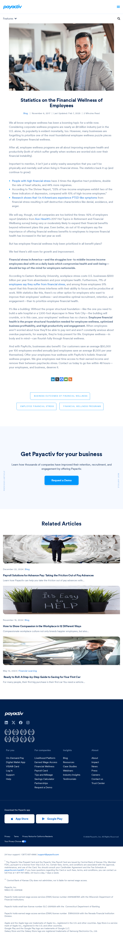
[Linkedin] (53, 379)
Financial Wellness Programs (82, 406)
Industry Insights (71, 774)
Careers (96, 774)
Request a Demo (61, 480)
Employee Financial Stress (37, 406)
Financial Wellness (44, 766)
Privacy (7, 836)
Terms (16, 836)
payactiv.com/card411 (14, 870)
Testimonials (69, 778)
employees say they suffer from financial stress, (37, 284)
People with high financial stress (31, 181)
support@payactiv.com (48, 854)
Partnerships (41, 783)
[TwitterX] (13, 722)
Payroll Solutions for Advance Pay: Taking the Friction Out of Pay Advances (48, 575)
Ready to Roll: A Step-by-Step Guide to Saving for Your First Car (41, 677)
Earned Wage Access (45, 762)
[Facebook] (61, 379)
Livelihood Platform (44, 757)
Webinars (68, 770)
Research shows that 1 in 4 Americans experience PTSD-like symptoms (54, 197)
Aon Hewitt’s (43, 219)
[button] (118, 6)
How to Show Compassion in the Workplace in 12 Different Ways (42, 626)
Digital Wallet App (15, 762)
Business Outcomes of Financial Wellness (61, 396)
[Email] (66, 379)
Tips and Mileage (43, 774)
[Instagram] (28, 722)
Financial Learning (28, 671)
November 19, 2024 (13, 620)
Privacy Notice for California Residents (37, 836)
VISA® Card (12, 766)
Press (94, 770)
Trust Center (98, 783)
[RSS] (70, 379)
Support (10, 774)
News (95, 766)
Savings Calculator (44, 778)
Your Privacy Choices (13, 841)
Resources (68, 762)
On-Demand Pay (15, 757)
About (95, 757)
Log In (9, 770)
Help (8, 778)
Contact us (97, 778)
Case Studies (70, 766)
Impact (95, 762)
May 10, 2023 (10, 671)
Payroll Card (41, 770)
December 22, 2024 (13, 569)
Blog (25, 113)
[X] (57, 379)
